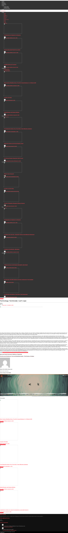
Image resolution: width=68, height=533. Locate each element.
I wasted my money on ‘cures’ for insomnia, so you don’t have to (14, 509)
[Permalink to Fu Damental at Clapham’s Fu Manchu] (13, 33)
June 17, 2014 (14, 297)
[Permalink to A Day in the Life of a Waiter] (2, 525)
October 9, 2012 (10, 305)
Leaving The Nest (8, 97)
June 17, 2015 (15, 52)
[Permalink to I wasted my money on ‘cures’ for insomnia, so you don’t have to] (9, 508)
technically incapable (20, 352)
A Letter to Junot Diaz (9, 188)
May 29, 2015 (15, 67)
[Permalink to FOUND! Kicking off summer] (13, 62)
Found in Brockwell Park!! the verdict (12, 49)
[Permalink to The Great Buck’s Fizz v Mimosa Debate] (2, 528)
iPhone (10, 352)
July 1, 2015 (15, 37)
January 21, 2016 (16, 85)
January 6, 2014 (14, 206)
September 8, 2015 (11, 100)
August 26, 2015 (16, 115)
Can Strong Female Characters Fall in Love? (13, 158)
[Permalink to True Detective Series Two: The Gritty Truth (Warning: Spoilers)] (9, 462)
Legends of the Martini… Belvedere (11, 249)
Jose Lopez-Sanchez (10, 191)
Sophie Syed (8, 176)
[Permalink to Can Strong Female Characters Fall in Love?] (13, 156)
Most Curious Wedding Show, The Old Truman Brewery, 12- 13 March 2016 (20, 82)
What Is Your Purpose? (9, 173)
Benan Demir (8, 146)
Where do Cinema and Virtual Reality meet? (13, 143)
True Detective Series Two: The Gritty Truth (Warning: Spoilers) (18, 128)
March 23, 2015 (14, 237)
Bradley (7, 282)
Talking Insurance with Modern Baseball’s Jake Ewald (16, 264)
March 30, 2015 (14, 146)
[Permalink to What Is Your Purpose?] (13, 172)
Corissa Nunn (2, 511)
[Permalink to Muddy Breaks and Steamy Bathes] (13, 110)
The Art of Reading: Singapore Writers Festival (14, 203)
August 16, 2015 (8, 511)
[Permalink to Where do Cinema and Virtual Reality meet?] (13, 141)
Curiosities (2, 298)
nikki (7, 100)
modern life (13, 352)
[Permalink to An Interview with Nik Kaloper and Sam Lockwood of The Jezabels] (11, 277)
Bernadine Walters (9, 37)
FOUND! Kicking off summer (10, 64)
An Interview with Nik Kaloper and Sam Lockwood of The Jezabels (18, 279)
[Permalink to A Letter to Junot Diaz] (11, 186)
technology (26, 352)
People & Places (3, 444)
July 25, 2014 (14, 267)
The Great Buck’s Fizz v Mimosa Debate (9, 530)
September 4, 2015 (14, 131)
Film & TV (1, 467)
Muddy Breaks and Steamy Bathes (11, 112)
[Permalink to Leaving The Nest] (13, 95)
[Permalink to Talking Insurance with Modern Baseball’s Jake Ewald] (11, 263)
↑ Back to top (2, 532)
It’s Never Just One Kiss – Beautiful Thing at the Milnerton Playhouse (19, 234)
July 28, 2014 (16, 191)
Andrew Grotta (8, 267)
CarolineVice (8, 237)
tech (16, 352)
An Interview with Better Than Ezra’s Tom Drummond (15, 294)
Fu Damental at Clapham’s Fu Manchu (12, 35)
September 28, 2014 (15, 176)
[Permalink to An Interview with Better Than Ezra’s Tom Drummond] (11, 292)
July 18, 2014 (11, 282)
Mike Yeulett (8, 131)
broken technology (5, 352)
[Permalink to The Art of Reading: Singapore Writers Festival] (11, 201)
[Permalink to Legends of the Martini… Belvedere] (13, 247)
